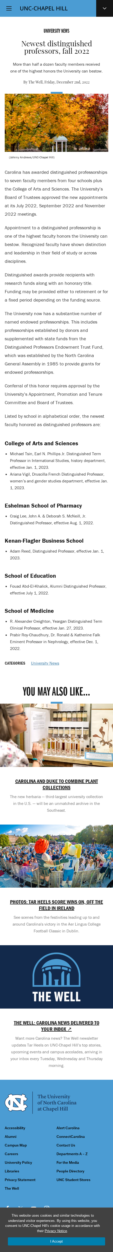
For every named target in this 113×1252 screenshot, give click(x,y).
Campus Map (16, 1145)
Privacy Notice (56, 1231)
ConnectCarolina (70, 1136)
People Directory (70, 1171)
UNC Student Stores (73, 1180)
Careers (11, 1154)
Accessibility (15, 1128)
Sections (104, 8)
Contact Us (65, 1145)
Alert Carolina (68, 1128)
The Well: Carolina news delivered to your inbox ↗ (56, 1026)
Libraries (12, 1171)
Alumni (10, 1136)
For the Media (67, 1162)
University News (45, 663)
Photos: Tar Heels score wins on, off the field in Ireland (56, 905)
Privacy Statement (20, 1180)
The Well (12, 1188)
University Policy (18, 1162)
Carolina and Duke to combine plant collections (56, 784)
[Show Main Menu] (9, 8)
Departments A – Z (72, 1154)
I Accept (56, 1241)
